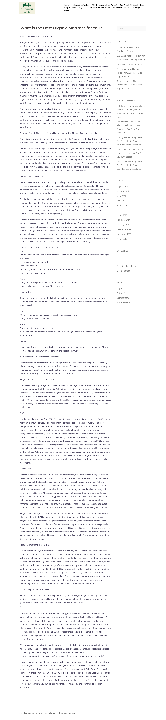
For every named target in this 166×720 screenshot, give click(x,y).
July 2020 (121, 210)
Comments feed (124, 297)
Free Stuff (121, 161)
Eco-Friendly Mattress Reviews (132, 5)
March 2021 (122, 205)
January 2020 (123, 224)
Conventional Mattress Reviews (97, 8)
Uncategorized (123, 270)
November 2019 (124, 234)
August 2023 (122, 186)
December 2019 (124, 229)
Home (66, 5)
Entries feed (122, 293)
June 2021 (121, 196)
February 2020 (123, 219)
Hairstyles (121, 137)
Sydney (59, 713)
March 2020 (122, 215)
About (66, 10)
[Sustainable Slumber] (27, 7)
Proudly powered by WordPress (33, 713)
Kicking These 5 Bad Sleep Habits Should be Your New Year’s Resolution (130, 141)
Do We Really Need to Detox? (130, 64)
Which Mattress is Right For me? (104, 5)
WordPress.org (123, 302)
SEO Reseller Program (127, 106)
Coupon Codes (70, 8)
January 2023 (123, 191)
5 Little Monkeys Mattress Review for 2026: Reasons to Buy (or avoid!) (129, 73)
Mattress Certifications (80, 5)
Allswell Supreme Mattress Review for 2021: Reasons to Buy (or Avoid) (129, 85)
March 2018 (122, 239)
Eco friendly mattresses (127, 266)
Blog (80, 8)
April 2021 (121, 200)
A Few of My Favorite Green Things (126, 8)
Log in (119, 288)
